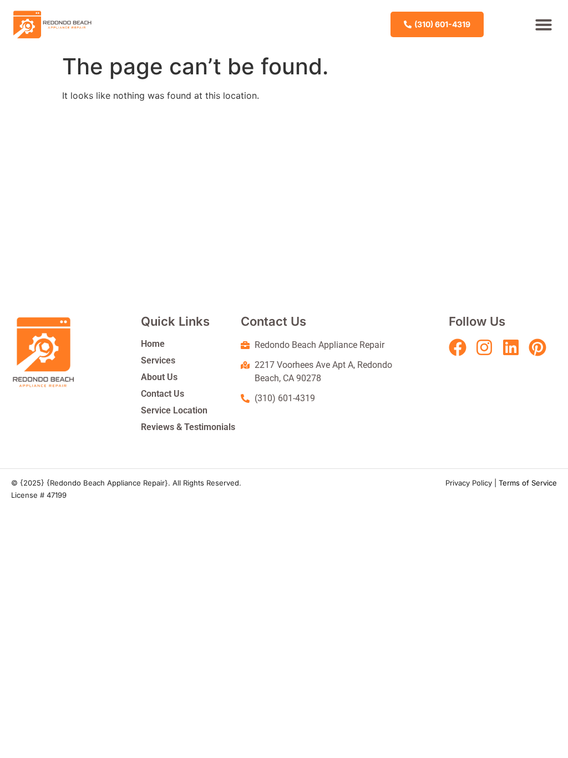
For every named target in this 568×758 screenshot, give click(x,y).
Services (158, 360)
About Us (159, 377)
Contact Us (162, 393)
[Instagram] (484, 347)
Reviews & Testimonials (188, 427)
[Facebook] (457, 347)
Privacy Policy (468, 482)
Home (153, 343)
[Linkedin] (511, 347)
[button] (543, 24)
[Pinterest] (537, 347)
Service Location (174, 410)
